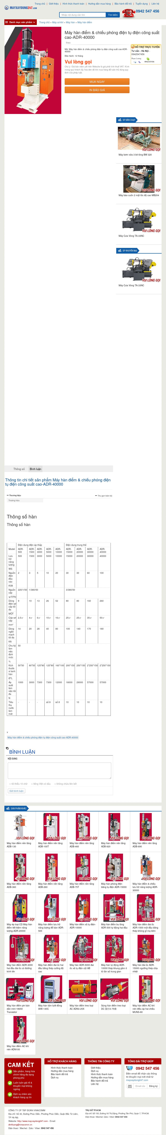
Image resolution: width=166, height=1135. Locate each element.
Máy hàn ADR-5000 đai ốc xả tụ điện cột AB (82, 966)
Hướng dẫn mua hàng (99, 3)
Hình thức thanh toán (73, 3)
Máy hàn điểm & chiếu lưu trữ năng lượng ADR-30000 (145, 887)
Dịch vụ (55, 1077)
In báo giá (97, 90)
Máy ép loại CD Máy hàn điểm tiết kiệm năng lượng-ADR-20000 (19, 927)
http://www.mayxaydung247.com (32, 1120)
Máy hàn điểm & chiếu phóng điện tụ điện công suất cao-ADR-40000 (43, 737)
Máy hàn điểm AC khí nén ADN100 (18, 1047)
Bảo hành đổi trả (123, 3)
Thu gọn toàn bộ (105, 495)
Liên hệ (155, 3)
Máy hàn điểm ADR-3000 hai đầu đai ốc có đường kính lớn (20, 968)
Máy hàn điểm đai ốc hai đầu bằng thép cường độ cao (51, 968)
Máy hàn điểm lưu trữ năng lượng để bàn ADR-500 (51, 927)
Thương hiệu (15, 495)
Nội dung (12, 758)
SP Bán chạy (129, 120)
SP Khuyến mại (130, 251)
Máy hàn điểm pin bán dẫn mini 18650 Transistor (18, 1009)
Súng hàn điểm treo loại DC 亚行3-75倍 (113, 1007)
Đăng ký (153, 1086)
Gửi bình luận (17, 790)
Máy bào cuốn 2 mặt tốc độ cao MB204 (139, 195)
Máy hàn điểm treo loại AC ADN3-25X (81, 1007)
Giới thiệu (54, 3)
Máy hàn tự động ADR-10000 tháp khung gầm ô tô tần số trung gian (114, 968)
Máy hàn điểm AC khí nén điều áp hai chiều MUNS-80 (144, 1009)
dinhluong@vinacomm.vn (20, 1124)
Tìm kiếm (113, 14)
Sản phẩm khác (18, 808)
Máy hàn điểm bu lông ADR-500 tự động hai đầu (114, 926)
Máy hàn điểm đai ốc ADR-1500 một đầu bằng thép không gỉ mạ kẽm (145, 927)
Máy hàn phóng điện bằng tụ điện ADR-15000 (114, 885)
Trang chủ (40, 3)
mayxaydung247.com (137, 1080)
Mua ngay (97, 81)
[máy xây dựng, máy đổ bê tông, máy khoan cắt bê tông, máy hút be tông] (20, 7)
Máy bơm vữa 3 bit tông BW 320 (135, 154)
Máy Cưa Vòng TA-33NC (131, 235)
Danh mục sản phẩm (20, 22)
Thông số (19, 469)
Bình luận (35, 469)
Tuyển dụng (142, 3)
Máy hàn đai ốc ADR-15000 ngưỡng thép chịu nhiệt (145, 968)
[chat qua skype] (148, 59)
